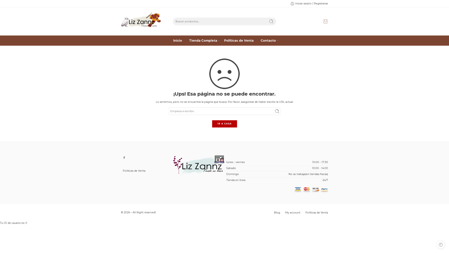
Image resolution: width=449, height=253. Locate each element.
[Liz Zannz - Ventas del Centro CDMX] (141, 21)
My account (292, 212)
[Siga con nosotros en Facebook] (124, 157)
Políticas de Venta (239, 40)
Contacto (268, 40)
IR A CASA (224, 123)
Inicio (177, 40)
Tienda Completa (203, 40)
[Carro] (325, 21)
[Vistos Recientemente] (441, 245)
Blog (277, 212)
